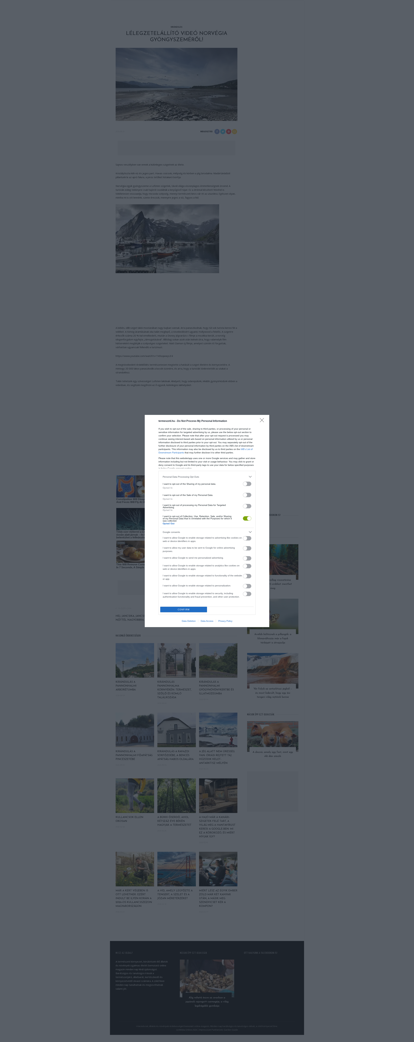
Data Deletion (189, 621)
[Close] (263, 421)
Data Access (207, 621)
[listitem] (207, 476)
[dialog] (207, 521)
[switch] (247, 484)
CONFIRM (184, 609)
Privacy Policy (225, 621)
